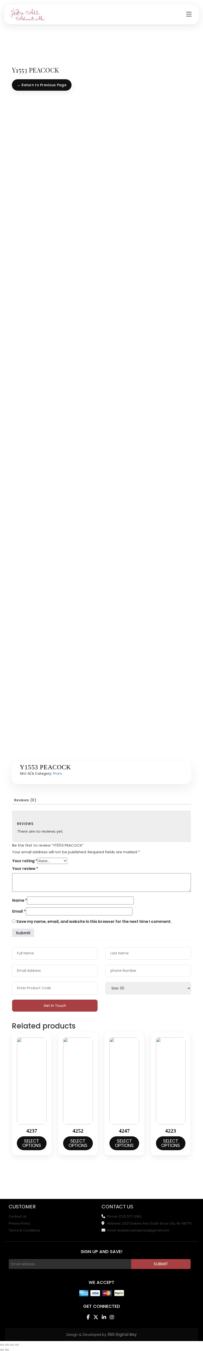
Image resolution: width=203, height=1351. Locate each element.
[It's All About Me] (27, 14)
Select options (31, 1143)
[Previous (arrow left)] (2, 1350)
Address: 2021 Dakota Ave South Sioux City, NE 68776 (149, 1223)
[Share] (12, 1345)
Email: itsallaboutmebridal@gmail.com (138, 1230)
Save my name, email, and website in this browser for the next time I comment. (94, 921)
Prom (57, 773)
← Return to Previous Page (41, 84)
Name (19, 900)
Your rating (24, 860)
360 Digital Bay (122, 1334)
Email (19, 911)
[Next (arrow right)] (7, 1350)
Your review (25, 868)
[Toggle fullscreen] (7, 1345)
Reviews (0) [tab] (25, 800)
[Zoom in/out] (2, 1345)
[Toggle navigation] (188, 14)
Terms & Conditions (24, 1230)
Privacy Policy (19, 1223)
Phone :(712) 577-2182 (124, 1216)
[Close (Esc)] (17, 1345)
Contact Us (17, 1216)
